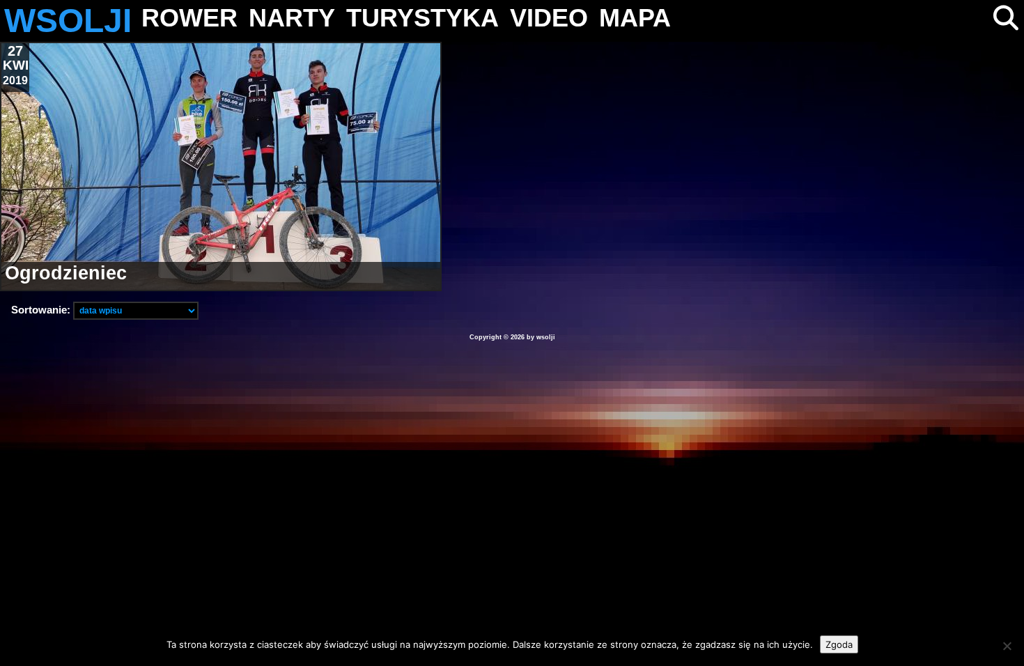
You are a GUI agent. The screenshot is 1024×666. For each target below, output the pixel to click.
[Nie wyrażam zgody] (1007, 646)
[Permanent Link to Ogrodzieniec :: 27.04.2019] (220, 166)
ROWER (189, 17)
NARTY (292, 17)
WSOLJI (68, 20)
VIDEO (549, 17)
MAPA (635, 17)
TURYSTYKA (422, 17)
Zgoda (839, 644)
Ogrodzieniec (66, 273)
